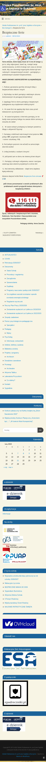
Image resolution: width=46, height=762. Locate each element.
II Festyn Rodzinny (11, 599)
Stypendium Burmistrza (13, 591)
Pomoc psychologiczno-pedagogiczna (18, 321)
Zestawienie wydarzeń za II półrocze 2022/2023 (24, 313)
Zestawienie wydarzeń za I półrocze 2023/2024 (24, 309)
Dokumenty (9, 267)
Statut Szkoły (11, 271)
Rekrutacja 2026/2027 (13, 263)
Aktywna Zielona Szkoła (13, 595)
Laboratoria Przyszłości (13, 376)
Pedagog (8, 329)
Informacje (6, 514)
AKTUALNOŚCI (10, 255)
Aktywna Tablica (10, 372)
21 (18, 460)
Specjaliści (10, 325)
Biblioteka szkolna (11, 349)
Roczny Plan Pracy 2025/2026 (16, 305)
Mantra (18, 756)
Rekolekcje (39, 233)
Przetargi (8, 364)
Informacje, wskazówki (15, 341)
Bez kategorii (7, 28)
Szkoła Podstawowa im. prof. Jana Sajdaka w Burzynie (22, 6)
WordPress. (26, 756)
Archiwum (10, 357)
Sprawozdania (12, 282)
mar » (11, 467)
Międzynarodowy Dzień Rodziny (16, 603)
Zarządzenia (11, 278)
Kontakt (7, 384)
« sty (5, 467)
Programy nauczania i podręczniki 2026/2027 (23, 290)
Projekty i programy (12, 353)
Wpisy (9, 333)
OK (40, 430)
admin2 (8, 36)
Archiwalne (11, 368)
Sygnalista (8, 388)
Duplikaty (10, 286)
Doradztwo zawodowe (13, 361)
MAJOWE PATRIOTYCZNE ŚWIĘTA (18, 607)
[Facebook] (43, 4)
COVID (7, 259)
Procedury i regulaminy (15, 274)
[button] (3, 8)
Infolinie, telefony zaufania (14, 345)
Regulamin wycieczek (15, 301)
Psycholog (8, 337)
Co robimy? (11, 380)
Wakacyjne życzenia (12, 583)
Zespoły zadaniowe (12, 317)
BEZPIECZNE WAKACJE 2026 (16, 587)
